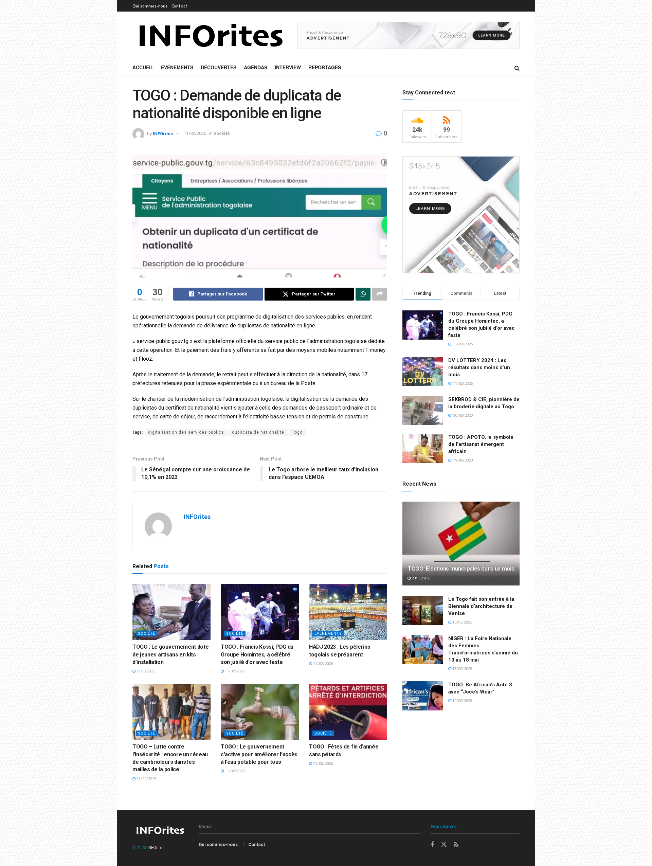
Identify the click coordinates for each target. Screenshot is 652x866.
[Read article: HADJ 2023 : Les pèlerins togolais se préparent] (348, 612)
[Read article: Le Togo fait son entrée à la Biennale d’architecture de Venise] (422, 610)
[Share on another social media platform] (379, 294)
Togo (297, 432)
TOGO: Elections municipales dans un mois (461, 568)
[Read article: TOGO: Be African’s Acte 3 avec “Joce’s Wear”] (422, 695)
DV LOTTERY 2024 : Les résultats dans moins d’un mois (479, 367)
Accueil (142, 67)
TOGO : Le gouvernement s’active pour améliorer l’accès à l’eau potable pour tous (259, 754)
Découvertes (218, 67)
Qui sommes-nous (149, 5)
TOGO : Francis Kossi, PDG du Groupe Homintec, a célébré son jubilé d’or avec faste (257, 654)
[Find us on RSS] (456, 845)
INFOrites (163, 133)
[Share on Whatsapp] (363, 294)
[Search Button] (517, 67)
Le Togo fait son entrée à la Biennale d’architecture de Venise (481, 606)
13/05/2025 (461, 622)
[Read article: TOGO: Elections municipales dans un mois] (461, 543)
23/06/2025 (421, 578)
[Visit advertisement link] (408, 35)
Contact (179, 5)
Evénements (177, 67)
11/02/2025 (195, 133)
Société (222, 133)
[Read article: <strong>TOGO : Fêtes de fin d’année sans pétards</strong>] (348, 712)
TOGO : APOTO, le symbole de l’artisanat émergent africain (480, 444)
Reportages (324, 67)
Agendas (255, 67)
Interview (288, 67)
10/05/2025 (461, 701)
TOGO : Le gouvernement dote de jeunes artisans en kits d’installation (170, 654)
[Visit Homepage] (210, 35)
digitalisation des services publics (186, 432)
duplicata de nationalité (258, 432)
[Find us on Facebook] (432, 845)
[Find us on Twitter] (444, 845)
